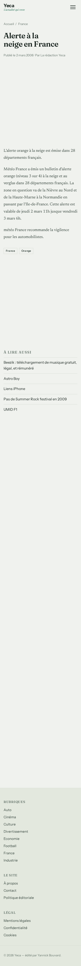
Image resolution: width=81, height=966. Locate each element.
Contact (10, 890)
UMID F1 (10, 409)
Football (10, 846)
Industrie (11, 860)
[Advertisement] (40, 101)
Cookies (10, 935)
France (23, 24)
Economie (12, 839)
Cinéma (10, 817)
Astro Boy (12, 378)
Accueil (9, 24)
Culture (10, 824)
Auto (7, 810)
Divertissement (16, 831)
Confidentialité (15, 928)
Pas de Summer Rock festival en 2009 (35, 399)
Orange (26, 250)
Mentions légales (17, 920)
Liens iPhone (14, 388)
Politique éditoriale (19, 898)
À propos (11, 883)
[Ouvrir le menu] (72, 7)
